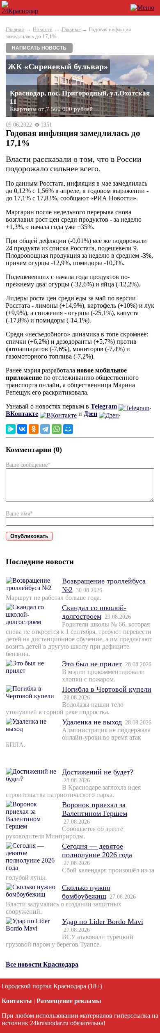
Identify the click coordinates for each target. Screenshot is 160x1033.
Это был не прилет (92, 664)
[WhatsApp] (57, 429)
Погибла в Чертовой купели (106, 689)
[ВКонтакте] (22, 429)
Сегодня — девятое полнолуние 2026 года (97, 850)
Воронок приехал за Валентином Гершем (94, 809)
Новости (43, 29)
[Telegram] (45, 429)
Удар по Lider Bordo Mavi (102, 921)
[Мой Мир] (68, 429)
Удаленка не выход (92, 722)
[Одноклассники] (34, 429)
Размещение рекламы (69, 1000)
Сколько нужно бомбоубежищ (86, 891)
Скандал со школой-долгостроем (94, 612)
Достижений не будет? (97, 772)
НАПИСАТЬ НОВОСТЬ (39, 48)
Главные (71, 29)
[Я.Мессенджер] (11, 429)
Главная (15, 29)
